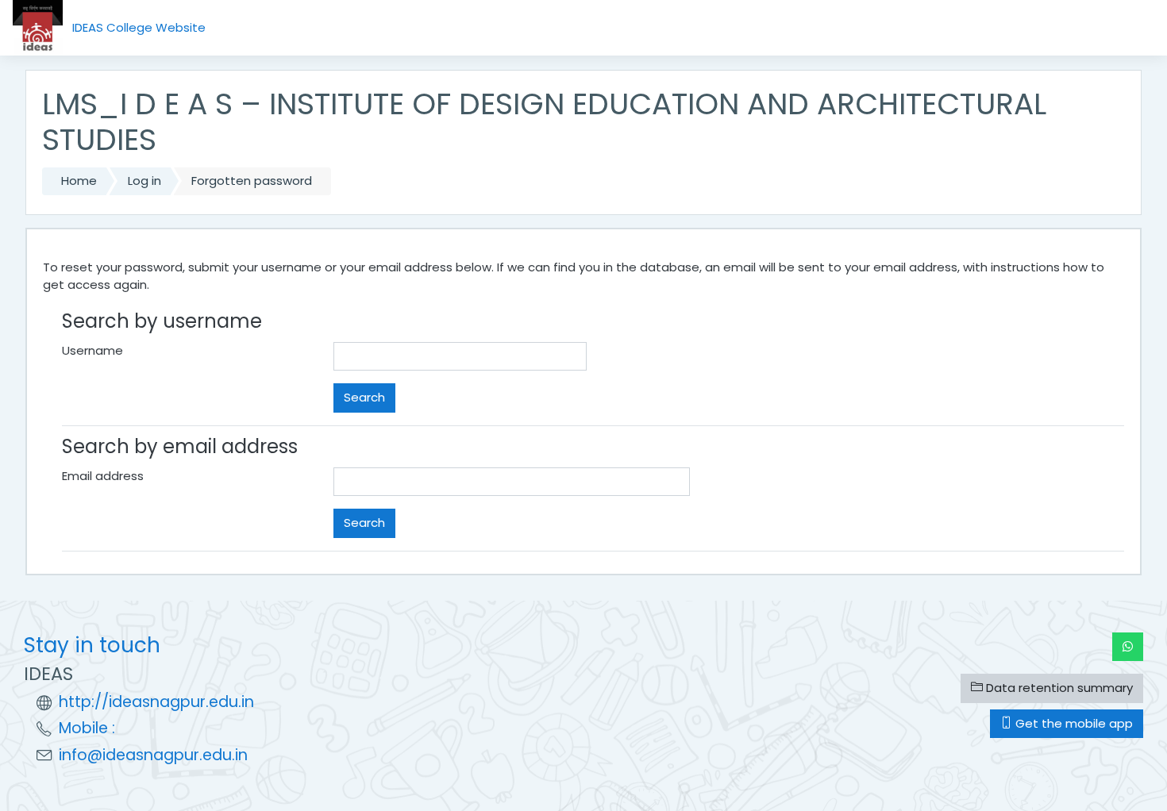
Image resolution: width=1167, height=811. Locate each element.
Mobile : (87, 728)
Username (92, 350)
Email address (103, 475)
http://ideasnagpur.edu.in (156, 702)
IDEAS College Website (139, 27)
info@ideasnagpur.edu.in (153, 755)
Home (79, 180)
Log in (144, 180)
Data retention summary (1058, 687)
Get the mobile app (1072, 723)
